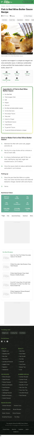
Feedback (21, 429)
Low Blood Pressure (7, 361)
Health (3, 348)
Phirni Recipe (22, 395)
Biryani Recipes (17, 409)
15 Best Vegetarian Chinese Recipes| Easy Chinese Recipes (20, 292)
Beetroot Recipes (7, 395)
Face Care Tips (23, 390)
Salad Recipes (6, 379)
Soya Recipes (6, 387)
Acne (20, 369)
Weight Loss (5, 332)
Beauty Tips (22, 367)
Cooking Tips (14, 332)
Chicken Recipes (6, 405)
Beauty (20, 348)
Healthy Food (5, 364)
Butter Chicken (6, 413)
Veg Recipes (5, 374)
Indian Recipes (6, 403)
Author (27, 429)
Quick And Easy (16, 215)
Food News (22, 332)
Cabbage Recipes (7, 392)
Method (27, 20)
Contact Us (15, 431)
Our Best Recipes (8, 252)
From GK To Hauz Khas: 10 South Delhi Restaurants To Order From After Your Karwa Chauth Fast (20, 284)
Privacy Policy (6, 429)
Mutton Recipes (6, 409)
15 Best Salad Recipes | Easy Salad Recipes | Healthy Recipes (19, 273)
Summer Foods (23, 379)
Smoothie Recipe (23, 392)
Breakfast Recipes (7, 417)
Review (13, 16)
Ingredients (20, 20)
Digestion (4, 367)
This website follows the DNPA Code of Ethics (17, 423)
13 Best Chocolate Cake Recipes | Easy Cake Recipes (20, 264)
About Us (14, 429)
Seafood (8, 6)
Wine (31, 215)
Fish (8, 215)
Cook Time (12, 20)
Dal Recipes (5, 390)
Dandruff (21, 361)
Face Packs (22, 364)
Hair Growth (22, 356)
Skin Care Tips (23, 387)
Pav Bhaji (17, 417)
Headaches (5, 369)
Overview (4, 20)
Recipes (3, 6)
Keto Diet (4, 356)
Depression (5, 359)
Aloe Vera (22, 351)
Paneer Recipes (6, 382)
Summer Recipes (23, 376)
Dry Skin (21, 359)
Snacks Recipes (6, 398)
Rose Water (22, 353)
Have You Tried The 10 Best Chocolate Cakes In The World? (20, 255)
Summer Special (23, 374)
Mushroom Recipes (7, 384)
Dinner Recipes (6, 376)
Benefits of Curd (23, 384)
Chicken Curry (17, 405)
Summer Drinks (23, 382)
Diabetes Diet (5, 353)
